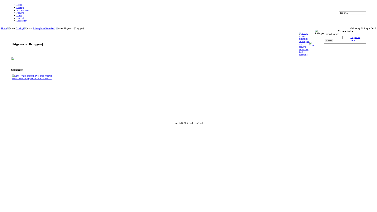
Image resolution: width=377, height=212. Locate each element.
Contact (20, 18)
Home (19, 5)
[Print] (311, 43)
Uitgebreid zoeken (355, 38)
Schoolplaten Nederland (44, 28)
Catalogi (20, 7)
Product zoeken (332, 34)
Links (19, 15)
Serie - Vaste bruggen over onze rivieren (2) (32, 78)
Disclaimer (21, 20)
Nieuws (20, 12)
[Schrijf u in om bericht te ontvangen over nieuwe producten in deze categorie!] (304, 33)
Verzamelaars (22, 10)
